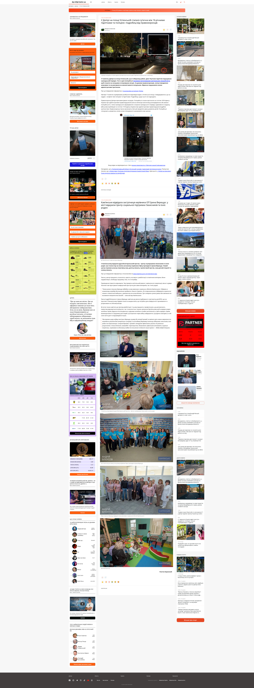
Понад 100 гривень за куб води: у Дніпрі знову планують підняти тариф (130, 10)
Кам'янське (104, 588)
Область (110, 2)
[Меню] (91, 2)
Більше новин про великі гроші (82, 664)
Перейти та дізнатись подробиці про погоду (82, 164)
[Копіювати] (170, 29)
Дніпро (103, 2)
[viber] (80, 680)
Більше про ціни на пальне (82, 433)
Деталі (82, 44)
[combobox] (91, 158)
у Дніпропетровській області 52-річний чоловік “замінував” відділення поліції (136, 169)
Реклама (123, 2)
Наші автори (105, 680)
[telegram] (77, 680)
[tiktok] (84, 680)
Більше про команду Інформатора (190, 403)
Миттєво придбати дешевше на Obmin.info (190, 343)
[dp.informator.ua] (79, 2)
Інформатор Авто (181, 680)
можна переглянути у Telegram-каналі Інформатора (148, 165)
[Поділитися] (167, 29)
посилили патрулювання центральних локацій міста (151, 81)
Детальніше (82, 338)
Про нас (98, 680)
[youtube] (88, 680)
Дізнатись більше (83, 197)
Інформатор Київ (172, 680)
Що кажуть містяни (82, 121)
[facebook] (69, 680)
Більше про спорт (190, 620)
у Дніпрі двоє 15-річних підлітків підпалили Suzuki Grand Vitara (129, 171)
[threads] (92, 680)
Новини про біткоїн (82, 474)
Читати (82, 512)
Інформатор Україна (163, 680)
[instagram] (73, 680)
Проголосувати (82, 87)
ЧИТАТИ (82, 618)
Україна (116, 2)
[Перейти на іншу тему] (181, 2)
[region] (82, 162)
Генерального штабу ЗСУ (85, 292)
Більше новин (190, 311)
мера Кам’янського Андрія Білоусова (145, 274)
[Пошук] (184, 2)
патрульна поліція (106, 189)
